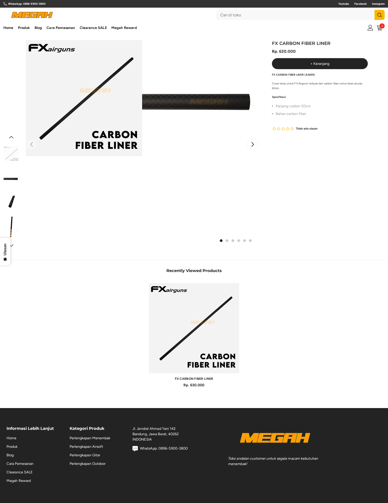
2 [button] (227, 240)
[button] (252, 144)
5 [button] (244, 240)
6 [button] (250, 240)
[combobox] (295, 15)
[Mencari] (300, 15)
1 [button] (221, 240)
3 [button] (232, 240)
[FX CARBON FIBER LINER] (194, 328)
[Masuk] (370, 28)
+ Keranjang (319, 64)
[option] (84, 98)
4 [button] (238, 240)
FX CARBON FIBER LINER (194, 379)
